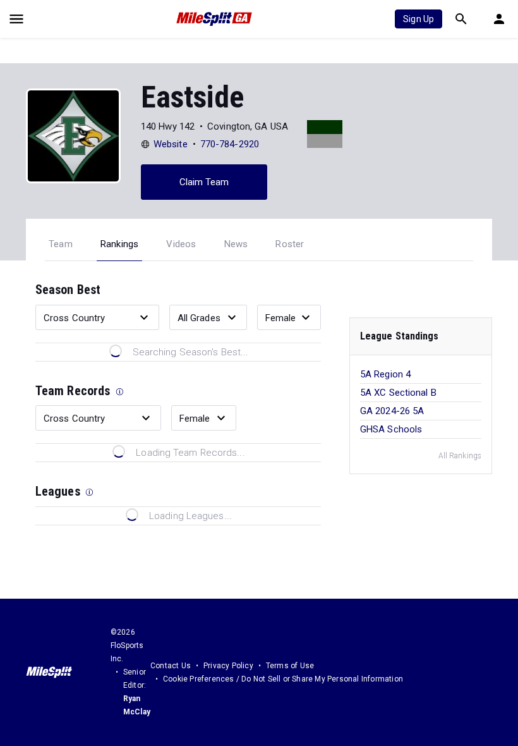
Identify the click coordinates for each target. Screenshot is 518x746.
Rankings (119, 244)
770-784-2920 (229, 144)
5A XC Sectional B (398, 392)
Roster (289, 244)
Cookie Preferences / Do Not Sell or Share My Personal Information (283, 679)
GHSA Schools (391, 429)
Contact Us (170, 665)
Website (171, 144)
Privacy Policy (228, 665)
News (236, 244)
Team (61, 244)
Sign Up (418, 19)
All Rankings (459, 455)
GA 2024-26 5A (392, 411)
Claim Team (204, 182)
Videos (181, 244)
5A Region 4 (385, 374)
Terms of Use (290, 665)
